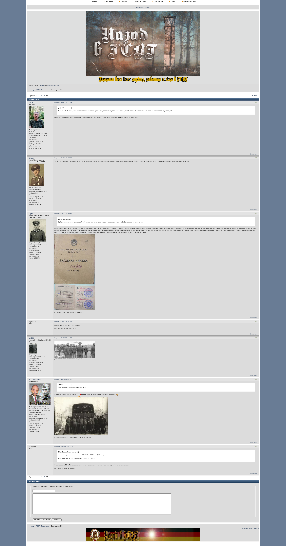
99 (41, 96)
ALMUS (31, 338)
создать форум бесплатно (250, 529)
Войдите (41, 85)
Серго (31, 214)
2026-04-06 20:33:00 (67, 446)
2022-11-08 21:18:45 (66, 102)
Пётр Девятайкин (35, 379)
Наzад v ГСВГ (35, 90)
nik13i (31, 102)
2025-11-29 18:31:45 (66, 321)
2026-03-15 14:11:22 (66, 379)
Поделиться (57, 102)
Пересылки (45, 90)
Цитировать (253, 154)
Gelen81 (31, 158)
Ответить (254, 96)
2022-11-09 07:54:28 (66, 158)
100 (44, 96)
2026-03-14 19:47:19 (67, 338)
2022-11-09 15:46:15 (66, 213)
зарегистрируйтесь (53, 85)
